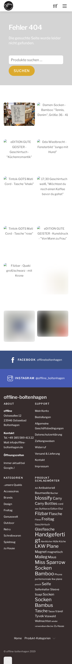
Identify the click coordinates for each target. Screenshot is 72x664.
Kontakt (40, 460)
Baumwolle (42, 493)
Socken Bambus (44, 602)
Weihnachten (43, 621)
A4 (36, 488)
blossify (43, 498)
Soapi (38, 594)
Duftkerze (44, 508)
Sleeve (54, 589)
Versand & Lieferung (47, 453)
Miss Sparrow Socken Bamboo (50, 567)
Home (18, 638)
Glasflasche (44, 529)
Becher (54, 493)
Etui (60, 508)
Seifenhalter (42, 589)
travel (59, 611)
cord (60, 503)
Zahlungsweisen (44, 441)
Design (8, 504)
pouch (38, 584)
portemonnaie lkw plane (48, 578)
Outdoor (9, 523)
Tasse (51, 611)
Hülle (55, 541)
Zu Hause (59, 626)
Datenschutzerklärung (48, 434)
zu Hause (9, 548)
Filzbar (41, 513)
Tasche (41, 611)
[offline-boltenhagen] (8, 5)
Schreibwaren (12, 535)
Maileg (41, 556)
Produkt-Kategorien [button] (38, 638)
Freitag (8, 510)
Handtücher (46, 541)
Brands (8, 497)
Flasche (55, 514)
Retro (7, 529)
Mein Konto (42, 411)
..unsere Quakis (13, 485)
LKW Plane (47, 546)
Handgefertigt (50, 537)
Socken (48, 594)
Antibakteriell (46, 488)
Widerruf (40, 447)
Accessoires (11, 491)
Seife (46, 584)
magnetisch (55, 552)
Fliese (38, 519)
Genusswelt (11, 516)
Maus (52, 557)
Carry (57, 498)
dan (37, 509)
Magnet (41, 552)
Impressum (42, 466)
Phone (58, 574)
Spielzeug (10, 542)
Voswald (50, 616)
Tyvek (39, 616)
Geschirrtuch (42, 524)
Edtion (54, 508)
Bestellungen (43, 417)
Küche (62, 541)
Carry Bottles (46, 503)
